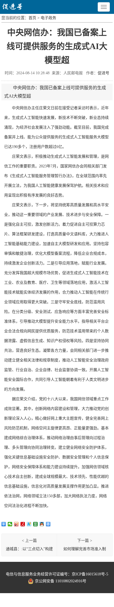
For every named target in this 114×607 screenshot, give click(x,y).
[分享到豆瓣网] (35, 524)
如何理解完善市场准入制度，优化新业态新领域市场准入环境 (84, 550)
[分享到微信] (10, 524)
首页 (32, 18)
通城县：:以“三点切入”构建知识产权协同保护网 (29, 550)
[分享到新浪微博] (16, 524)
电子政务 (48, 18)
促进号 (103, 73)
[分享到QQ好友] (42, 524)
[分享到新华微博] (29, 524)
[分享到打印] (48, 524)
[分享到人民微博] (22, 524)
